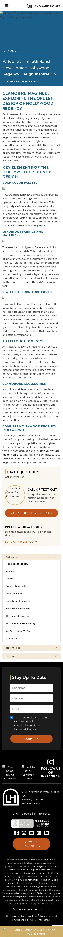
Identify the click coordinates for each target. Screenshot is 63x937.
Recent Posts (13, 647)
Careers (26, 814)
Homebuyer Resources (28, 81)
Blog (15, 814)
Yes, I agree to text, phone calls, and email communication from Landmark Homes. (30, 723)
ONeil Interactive (40, 920)
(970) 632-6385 (30, 803)
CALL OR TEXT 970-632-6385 (34, 513)
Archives (11, 656)
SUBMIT (30, 739)
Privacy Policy (42, 814)
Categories (12, 556)
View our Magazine (30, 844)
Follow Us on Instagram (51, 772)
